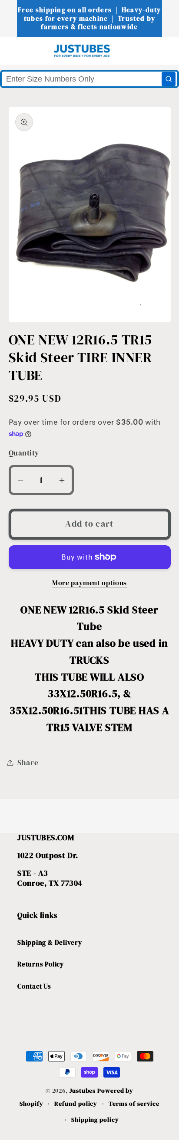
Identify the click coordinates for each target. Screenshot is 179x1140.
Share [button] (28, 762)
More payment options (89, 582)
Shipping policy (95, 1119)
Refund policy (75, 1103)
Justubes (83, 1090)
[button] (22, 50)
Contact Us (34, 986)
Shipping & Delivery (49, 942)
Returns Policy (40, 964)
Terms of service (134, 1103)
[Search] (169, 79)
